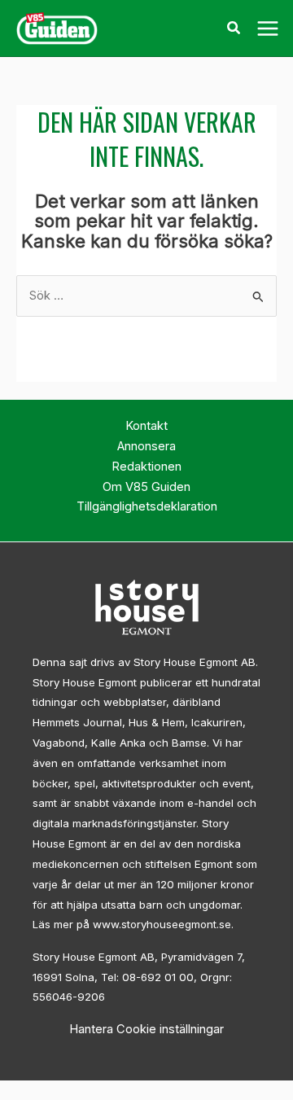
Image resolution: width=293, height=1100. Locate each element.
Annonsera (146, 446)
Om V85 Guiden (146, 487)
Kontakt (146, 426)
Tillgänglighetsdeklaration (147, 506)
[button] (234, 29)
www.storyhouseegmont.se (162, 924)
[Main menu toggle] (268, 28)
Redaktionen (146, 466)
